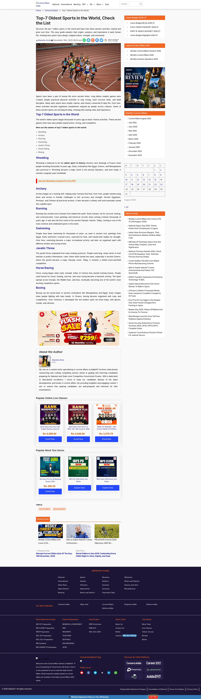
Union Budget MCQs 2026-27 (142, 23)
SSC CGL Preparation (44, 639)
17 (126, 184)
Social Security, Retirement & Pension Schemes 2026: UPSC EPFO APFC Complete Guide (144, 325)
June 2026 (133, 127)
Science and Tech (131, 585)
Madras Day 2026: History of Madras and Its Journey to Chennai (146, 311)
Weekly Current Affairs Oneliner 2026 (145, 51)
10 (126, 179)
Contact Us (120, 628)
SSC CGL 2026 (95, 632)
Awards (83, 581)
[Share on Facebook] (97, 40)
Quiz (107, 4)
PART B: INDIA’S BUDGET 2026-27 (145, 31)
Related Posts (43, 519)
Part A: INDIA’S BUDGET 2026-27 (144, 27)
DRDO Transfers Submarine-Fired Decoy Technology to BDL (145, 278)
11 (132, 179)
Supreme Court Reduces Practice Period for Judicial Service (145, 334)
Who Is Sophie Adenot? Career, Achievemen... (79, 541)
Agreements (85, 589)
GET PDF (153, 697)
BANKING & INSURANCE (72, 624)
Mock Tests (146, 624)
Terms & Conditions (177, 689)
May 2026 (133, 131)
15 (155, 179)
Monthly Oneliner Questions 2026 (144, 59)
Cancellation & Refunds (157, 689)
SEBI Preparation (42, 632)
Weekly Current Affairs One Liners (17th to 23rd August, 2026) (145, 220)
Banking (77, 4)
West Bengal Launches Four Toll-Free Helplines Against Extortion (144, 317)
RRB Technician (95, 624)
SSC (64, 628)
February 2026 (135, 143)
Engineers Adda (130, 604)
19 (138, 184)
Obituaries (128, 577)
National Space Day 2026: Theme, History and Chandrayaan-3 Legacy (143, 227)
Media (118, 632)
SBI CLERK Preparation (45, 628)
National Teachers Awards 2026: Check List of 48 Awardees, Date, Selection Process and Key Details (145, 254)
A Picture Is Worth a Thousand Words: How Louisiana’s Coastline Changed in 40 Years (145, 293)
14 (150, 179)
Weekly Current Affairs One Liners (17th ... (49, 541)
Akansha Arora (44, 40)
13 (144, 179)
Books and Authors (87, 592)
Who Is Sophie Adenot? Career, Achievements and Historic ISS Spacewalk (141, 270)
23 (161, 184)
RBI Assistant (41, 643)
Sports (82, 577)
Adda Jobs (84, 604)
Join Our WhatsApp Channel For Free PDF (57, 181)
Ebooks (145, 636)
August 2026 (140, 119)
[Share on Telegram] (88, 40)
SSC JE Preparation (44, 636)
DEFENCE (66, 639)
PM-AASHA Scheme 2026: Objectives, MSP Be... (106, 541)
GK (91, 4)
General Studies (51, 11)
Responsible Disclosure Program (133, 689)
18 (132, 184)
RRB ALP (92, 628)
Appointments (63, 589)
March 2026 (133, 139)
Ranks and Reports (131, 581)
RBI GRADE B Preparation (46, 647)
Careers (126, 636)
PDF (84, 4)
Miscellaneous (129, 589)
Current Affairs (44, 509)
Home (38, 11)
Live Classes (147, 628)
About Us (119, 624)
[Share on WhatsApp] (84, 40)
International (66, 4)
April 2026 (133, 135)
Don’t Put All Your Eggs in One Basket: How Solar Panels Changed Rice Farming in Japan (144, 302)
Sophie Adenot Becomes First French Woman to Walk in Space (144, 285)
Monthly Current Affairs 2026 (142, 55)
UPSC (64, 647)
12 (138, 179)
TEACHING (66, 636)
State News (62, 585)
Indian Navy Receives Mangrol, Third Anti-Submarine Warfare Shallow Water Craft (145, 235)
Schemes (83, 585)
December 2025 (135, 151)
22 (155, 184)
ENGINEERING (68, 643)
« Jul (126, 207)
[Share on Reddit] (93, 40)
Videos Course (147, 632)
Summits (105, 585)
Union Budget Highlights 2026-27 (144, 35)
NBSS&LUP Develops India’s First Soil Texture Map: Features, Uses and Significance (145, 244)
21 (150, 184)
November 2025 (135, 155)
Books (144, 639)
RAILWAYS (66, 632)
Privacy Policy (192, 689)
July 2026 (133, 123)
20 (144, 184)
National (55, 4)
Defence (105, 581)
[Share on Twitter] (101, 40)
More (99, 4)
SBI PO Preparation (43, 624)
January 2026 (134, 147)
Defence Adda (107, 608)
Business (105, 577)
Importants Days (108, 592)
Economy (105, 589)
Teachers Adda (64, 604)
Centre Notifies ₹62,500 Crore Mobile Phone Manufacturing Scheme (144, 262)
